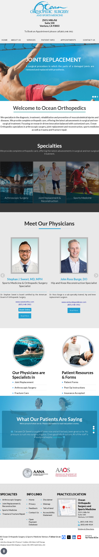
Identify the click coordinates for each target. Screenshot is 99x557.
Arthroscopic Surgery (16, 197)
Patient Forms (71, 382)
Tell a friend (48, 508)
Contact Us (89, 40)
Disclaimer (48, 499)
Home (4, 40)
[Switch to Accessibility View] (4, 551)
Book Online (24, 309)
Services (31, 40)
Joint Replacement (24, 382)
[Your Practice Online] (91, 537)
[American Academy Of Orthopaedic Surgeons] (66, 472)
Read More (25, 316)
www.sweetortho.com (25, 302)
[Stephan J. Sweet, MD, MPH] (25, 255)
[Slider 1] (93, 97)
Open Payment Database (33, 522)
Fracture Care (22, 393)
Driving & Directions (86, 529)
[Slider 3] (97, 97)
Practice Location (71, 494)
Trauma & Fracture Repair (13, 514)
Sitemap (46, 504)
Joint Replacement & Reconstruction (49, 199)
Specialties (49, 146)
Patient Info (48, 40)
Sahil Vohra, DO (40, 545)
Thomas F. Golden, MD (23, 542)
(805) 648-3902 (66, 31)
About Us (16, 40)
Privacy (32, 504)
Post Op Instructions (74, 387)
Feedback (33, 508)
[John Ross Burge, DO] (74, 255)
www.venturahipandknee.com (74, 302)
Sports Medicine (83, 197)
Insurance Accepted (74, 393)
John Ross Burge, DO (73, 279)
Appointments (68, 40)
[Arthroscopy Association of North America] (35, 472)
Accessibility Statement (49, 513)
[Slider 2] (95, 97)
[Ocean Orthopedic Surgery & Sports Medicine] (49, 8)
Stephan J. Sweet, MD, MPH (25, 279)
